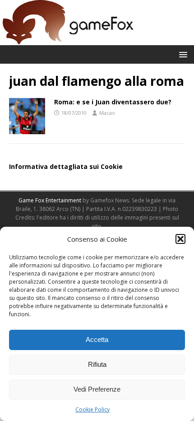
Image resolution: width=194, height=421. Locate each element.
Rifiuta (97, 364)
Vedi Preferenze (97, 389)
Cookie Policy (92, 409)
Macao (107, 112)
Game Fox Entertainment (49, 200)
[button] (180, 238)
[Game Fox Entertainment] (67, 40)
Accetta (97, 339)
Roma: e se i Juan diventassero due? (112, 102)
